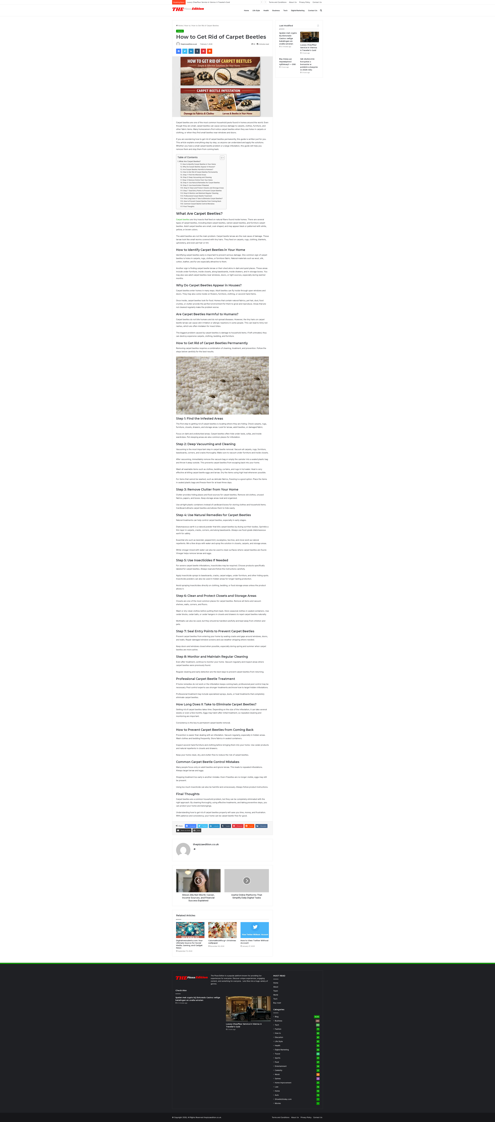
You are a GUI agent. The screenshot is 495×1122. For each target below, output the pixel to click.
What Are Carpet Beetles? (190, 161)
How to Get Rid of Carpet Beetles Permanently (200, 172)
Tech (285, 10)
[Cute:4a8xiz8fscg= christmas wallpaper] (222, 930)
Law (276, 1087)
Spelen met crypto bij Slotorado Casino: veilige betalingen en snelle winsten (288, 38)
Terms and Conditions (277, 2)
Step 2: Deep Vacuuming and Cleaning (197, 177)
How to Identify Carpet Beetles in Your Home (199, 164)
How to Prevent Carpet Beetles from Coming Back (202, 201)
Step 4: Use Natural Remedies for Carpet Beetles (201, 183)
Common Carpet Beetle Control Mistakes (199, 204)
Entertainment (281, 1066)
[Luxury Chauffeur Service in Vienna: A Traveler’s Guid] (309, 37)
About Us (293, 2)
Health (266, 10)
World (275, 995)
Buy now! (277, 1003)
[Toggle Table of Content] (221, 158)
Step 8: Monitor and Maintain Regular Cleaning (201, 193)
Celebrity (278, 1070)
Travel (277, 1054)
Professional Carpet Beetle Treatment (198, 196)
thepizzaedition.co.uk (189, 44)
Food (277, 1062)
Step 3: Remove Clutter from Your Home (197, 180)
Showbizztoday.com (283, 1099)
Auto (277, 1095)
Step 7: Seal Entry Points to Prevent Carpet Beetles (202, 191)
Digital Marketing (297, 10)
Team (275, 991)
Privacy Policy (304, 2)
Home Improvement (283, 1083)
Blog (276, 1017)
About (275, 987)
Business (276, 10)
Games (278, 1079)
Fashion (278, 1029)
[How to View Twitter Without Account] (255, 930)
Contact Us (317, 2)
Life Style (256, 10)
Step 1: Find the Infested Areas (194, 175)
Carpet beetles (183, 219)
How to (187, 26)
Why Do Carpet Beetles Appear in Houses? (199, 167)
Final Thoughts (188, 206)
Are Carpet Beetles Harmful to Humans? (198, 169)
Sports (277, 1058)
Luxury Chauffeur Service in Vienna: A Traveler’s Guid (308, 47)
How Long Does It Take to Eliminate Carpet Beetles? (203, 198)
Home (246, 10)
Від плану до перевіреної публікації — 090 (287, 62)
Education (279, 1037)
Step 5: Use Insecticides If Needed (196, 185)
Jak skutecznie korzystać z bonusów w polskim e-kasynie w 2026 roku (215, 2)
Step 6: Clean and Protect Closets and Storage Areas (204, 188)
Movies (278, 1103)
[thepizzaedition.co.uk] (188, 10)
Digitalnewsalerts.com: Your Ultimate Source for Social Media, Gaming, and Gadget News (189, 944)
